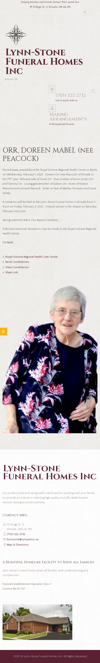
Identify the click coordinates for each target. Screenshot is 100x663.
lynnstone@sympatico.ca (22, 539)
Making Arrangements (68, 116)
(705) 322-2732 (16, 534)
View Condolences (17, 267)
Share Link (11, 272)
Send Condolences (17, 261)
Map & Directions (18, 544)
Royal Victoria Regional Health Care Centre (31, 256)
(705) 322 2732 (71, 95)
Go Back (8, 242)
